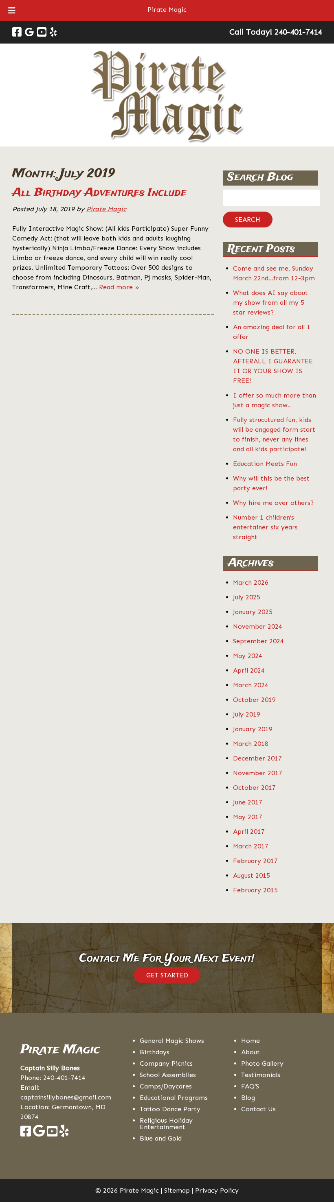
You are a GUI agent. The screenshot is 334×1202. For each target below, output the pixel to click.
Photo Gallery (262, 1063)
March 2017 (250, 846)
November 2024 (257, 626)
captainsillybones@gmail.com (65, 1097)
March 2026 (250, 582)
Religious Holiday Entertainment (166, 1124)
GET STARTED (167, 975)
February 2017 (255, 861)
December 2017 (257, 758)
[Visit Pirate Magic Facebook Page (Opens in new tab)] (17, 32)
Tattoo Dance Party (170, 1109)
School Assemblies (168, 1075)
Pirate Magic (167, 9)
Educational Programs (174, 1097)
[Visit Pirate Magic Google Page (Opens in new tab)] (29, 32)
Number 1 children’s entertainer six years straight (265, 527)
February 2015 (255, 890)
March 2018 (250, 743)
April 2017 (249, 831)
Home (250, 1041)
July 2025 (246, 597)
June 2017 (247, 802)
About (250, 1052)
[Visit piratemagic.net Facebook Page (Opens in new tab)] (25, 1133)
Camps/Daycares (166, 1086)
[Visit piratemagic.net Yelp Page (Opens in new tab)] (64, 1133)
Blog (248, 1097)
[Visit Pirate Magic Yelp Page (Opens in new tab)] (53, 32)
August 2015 (251, 875)
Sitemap (177, 1190)
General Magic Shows (172, 1041)
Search (247, 219)
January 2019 (252, 729)
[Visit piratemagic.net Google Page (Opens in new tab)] (39, 1133)
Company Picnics (166, 1063)
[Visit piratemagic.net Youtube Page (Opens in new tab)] (52, 1133)
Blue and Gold (161, 1138)
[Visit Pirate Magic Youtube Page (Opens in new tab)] (41, 32)
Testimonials (260, 1075)
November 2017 (257, 773)
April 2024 (249, 670)
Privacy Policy (217, 1190)
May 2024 (247, 656)
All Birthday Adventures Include (99, 193)
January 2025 (252, 612)
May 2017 (247, 817)
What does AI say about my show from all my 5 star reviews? (270, 302)
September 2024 (258, 641)
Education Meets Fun (265, 464)
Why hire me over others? (273, 503)
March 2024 (250, 685)
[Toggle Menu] (12, 10)
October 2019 (254, 700)
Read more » (119, 287)
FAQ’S (250, 1086)
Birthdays (154, 1052)
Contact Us (258, 1109)
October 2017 (254, 787)
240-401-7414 (64, 1078)
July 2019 (246, 714)
